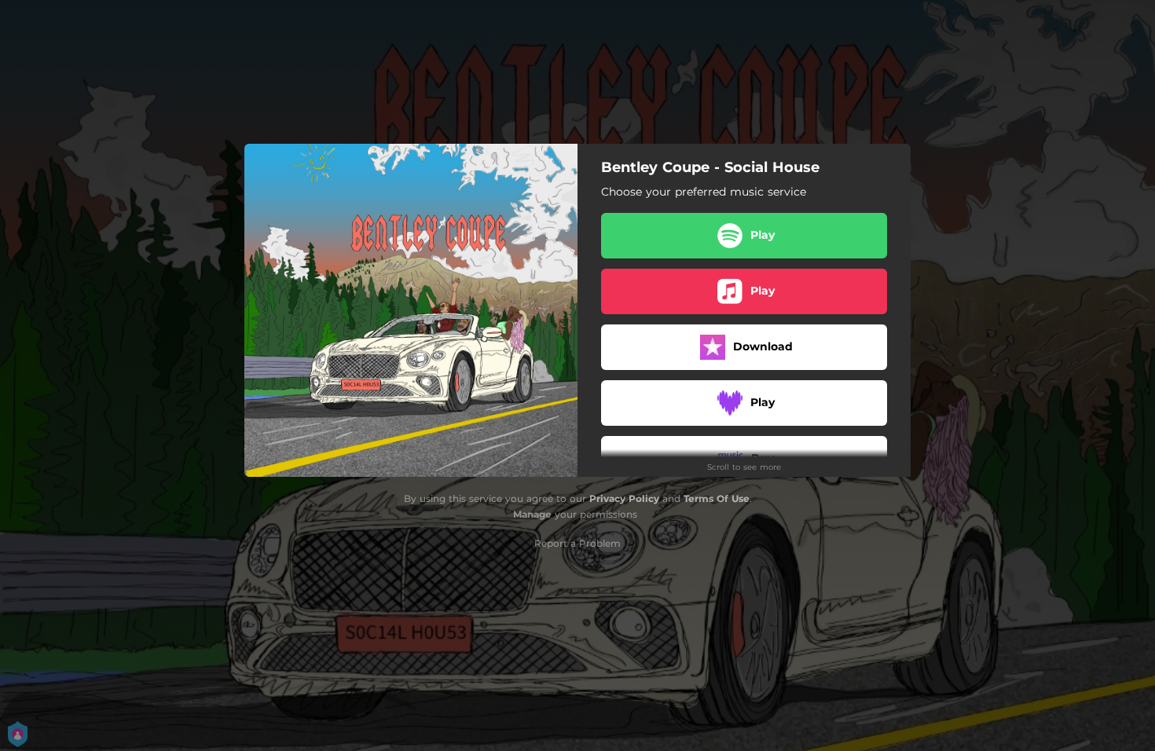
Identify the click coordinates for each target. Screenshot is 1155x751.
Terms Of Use (717, 498)
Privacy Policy (624, 498)
